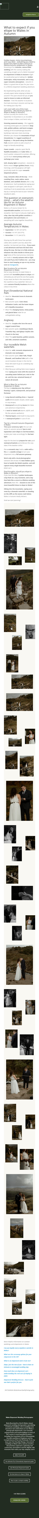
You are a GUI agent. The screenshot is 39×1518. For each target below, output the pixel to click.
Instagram (13, 265)
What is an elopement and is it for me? (17, 1361)
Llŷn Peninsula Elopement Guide (19, 1468)
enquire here (31, 14)
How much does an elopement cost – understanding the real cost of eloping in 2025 (18, 1373)
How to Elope (19, 1455)
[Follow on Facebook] (19, 1487)
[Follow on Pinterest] (23, 1487)
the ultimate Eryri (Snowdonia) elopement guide (19, 1461)
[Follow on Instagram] (15, 1487)
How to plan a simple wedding (19, 1480)
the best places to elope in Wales (19, 1474)
